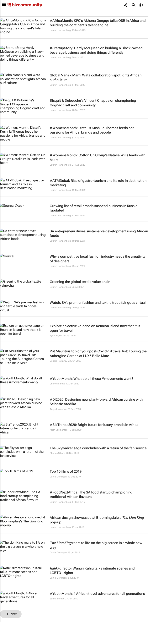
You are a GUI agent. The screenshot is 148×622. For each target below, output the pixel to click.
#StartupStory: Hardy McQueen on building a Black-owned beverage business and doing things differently (96, 50)
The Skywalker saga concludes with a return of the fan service (98, 448)
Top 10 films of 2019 (66, 471)
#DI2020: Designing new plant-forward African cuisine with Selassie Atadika (96, 401)
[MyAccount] (141, 5)
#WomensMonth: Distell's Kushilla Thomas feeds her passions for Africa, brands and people (92, 130)
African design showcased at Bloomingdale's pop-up (97, 519)
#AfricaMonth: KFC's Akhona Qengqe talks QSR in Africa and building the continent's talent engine (98, 23)
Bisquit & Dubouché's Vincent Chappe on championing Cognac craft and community (93, 102)
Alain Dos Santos (58, 429)
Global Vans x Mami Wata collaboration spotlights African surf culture (95, 77)
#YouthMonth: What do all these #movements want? (91, 379)
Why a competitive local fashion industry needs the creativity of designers (97, 258)
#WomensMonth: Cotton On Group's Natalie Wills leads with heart (97, 157)
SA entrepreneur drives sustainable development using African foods (99, 233)
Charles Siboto (57, 383)
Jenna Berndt (57, 598)
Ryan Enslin (56, 335)
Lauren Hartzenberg (60, 30)
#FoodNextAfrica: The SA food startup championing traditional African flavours (91, 494)
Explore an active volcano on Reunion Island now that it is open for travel (95, 328)
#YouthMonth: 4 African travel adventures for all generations (97, 594)
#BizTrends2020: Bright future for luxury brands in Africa (94, 425)
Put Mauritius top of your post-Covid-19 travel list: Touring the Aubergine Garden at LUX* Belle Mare (98, 353)
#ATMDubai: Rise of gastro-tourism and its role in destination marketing (98, 183)
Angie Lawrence (58, 409)
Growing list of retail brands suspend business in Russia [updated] (93, 208)
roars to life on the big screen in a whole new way (96, 545)
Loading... (7, 620)
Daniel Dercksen (58, 476)
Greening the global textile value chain (80, 282)
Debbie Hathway (58, 361)
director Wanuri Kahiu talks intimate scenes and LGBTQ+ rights (92, 570)
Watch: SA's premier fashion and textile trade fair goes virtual (98, 302)
